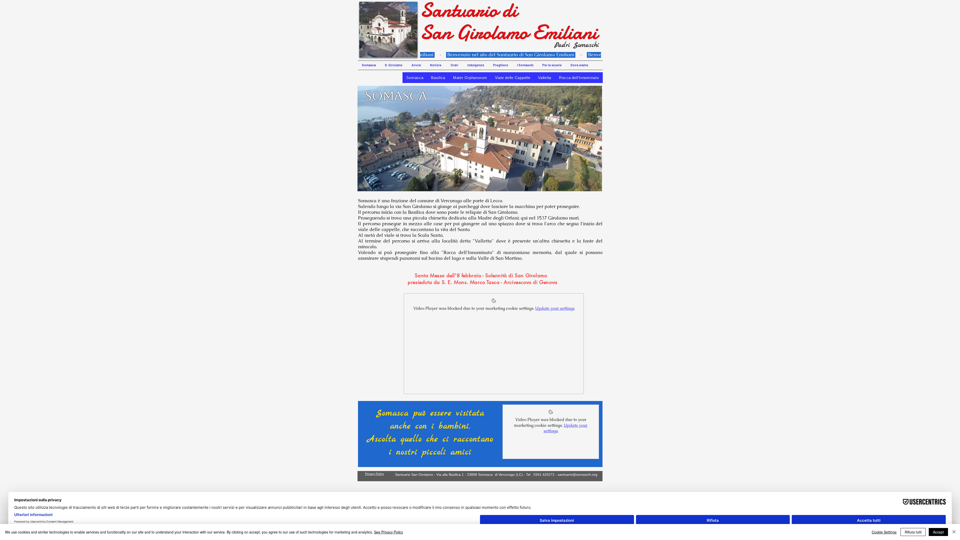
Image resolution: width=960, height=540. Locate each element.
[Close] (954, 532)
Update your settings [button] (554, 308)
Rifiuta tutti (913, 532)
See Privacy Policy (388, 532)
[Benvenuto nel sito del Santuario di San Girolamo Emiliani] (510, 55)
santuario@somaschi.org (577, 474)
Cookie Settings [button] (884, 532)
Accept (938, 532)
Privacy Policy (374, 474)
